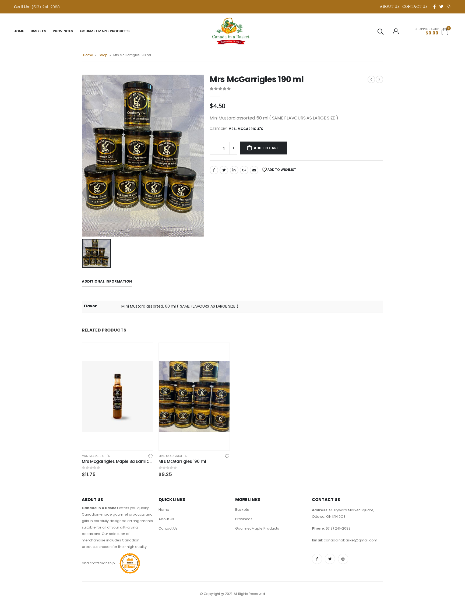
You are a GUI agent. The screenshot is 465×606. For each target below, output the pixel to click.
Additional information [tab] (107, 281)
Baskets (38, 31)
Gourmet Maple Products (105, 31)
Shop (103, 55)
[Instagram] (448, 6)
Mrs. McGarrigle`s (245, 128)
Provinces (63, 31)
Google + (244, 170)
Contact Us (415, 6)
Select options (144, 352)
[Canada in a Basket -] (231, 31)
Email (254, 170)
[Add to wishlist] (150, 456)
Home (18, 31)
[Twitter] (441, 6)
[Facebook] (434, 6)
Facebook (214, 170)
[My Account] (396, 31)
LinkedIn (234, 170)
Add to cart (266, 147)
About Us (390, 6)
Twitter (224, 170)
